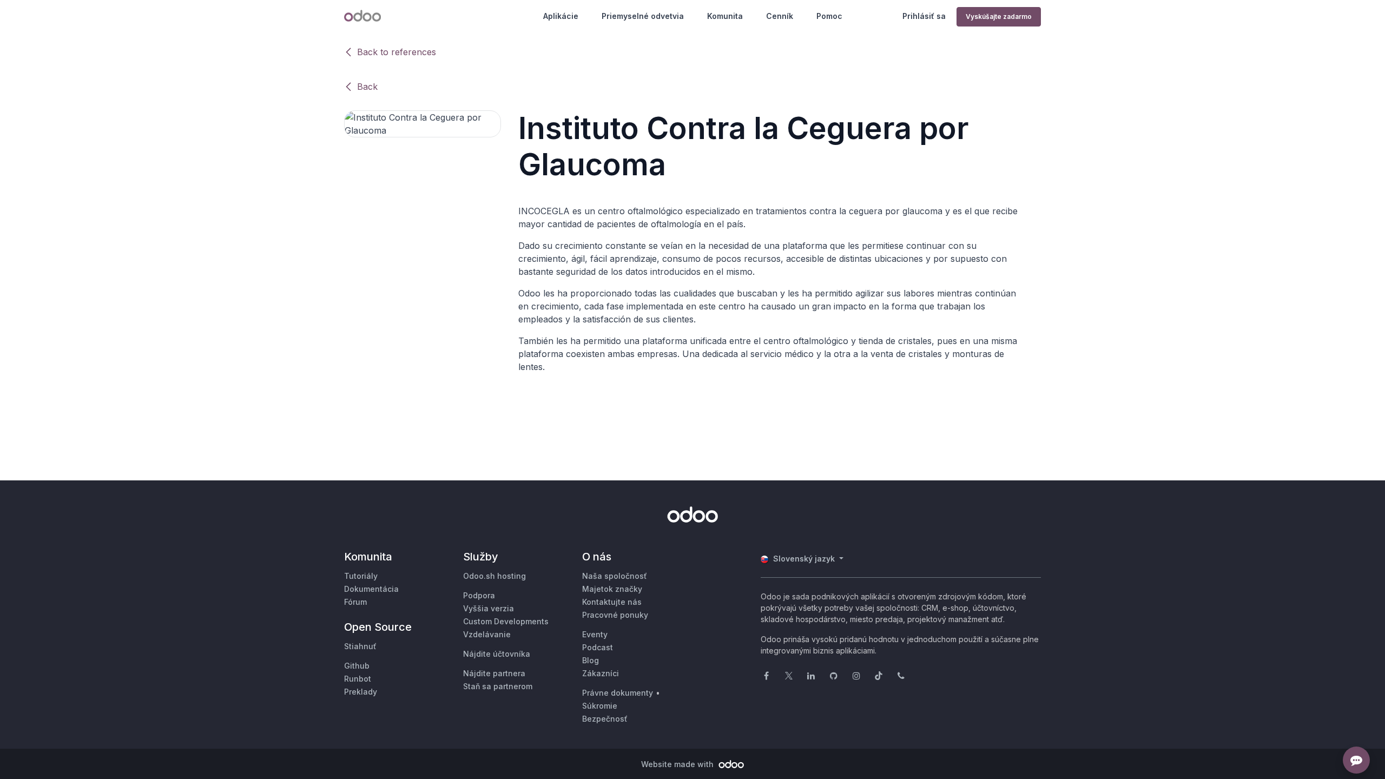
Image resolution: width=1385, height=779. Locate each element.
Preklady (360, 691)
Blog (590, 660)
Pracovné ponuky (615, 614)
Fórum (355, 601)
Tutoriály (361, 575)
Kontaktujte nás (612, 601)
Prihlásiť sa (924, 16)
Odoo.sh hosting (494, 575)
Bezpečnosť (605, 718)
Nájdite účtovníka (496, 653)
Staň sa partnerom (497, 686)
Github (357, 665)
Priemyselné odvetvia (643, 16)
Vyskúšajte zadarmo (999, 16)
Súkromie (599, 705)
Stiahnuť (360, 646)
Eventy (595, 634)
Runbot (357, 678)
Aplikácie (560, 16)
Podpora (479, 595)
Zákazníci (600, 673)
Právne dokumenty (617, 692)
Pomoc (829, 16)
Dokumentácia (371, 588)
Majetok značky (612, 588)
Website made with (678, 764)
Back (367, 86)
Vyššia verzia (488, 608)
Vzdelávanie (487, 634)
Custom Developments (506, 621)
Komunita (725, 16)
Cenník (779, 16)
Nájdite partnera (494, 673)
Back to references (396, 52)
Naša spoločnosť (614, 575)
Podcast (597, 647)
